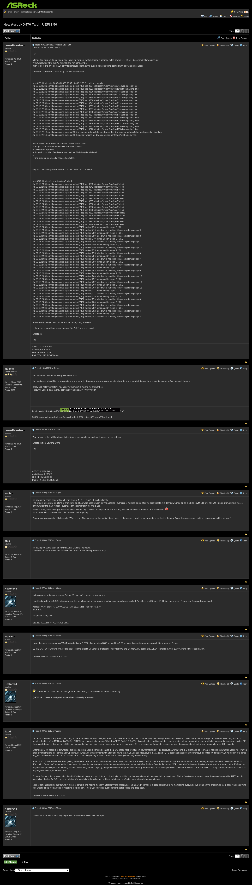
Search (215, 16)
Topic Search (226, 38)
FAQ (206, 16)
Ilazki (8, 731)
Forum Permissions (240, 870)
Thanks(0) (224, 45)
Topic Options (241, 38)
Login (246, 16)
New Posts (238, 12)
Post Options (209, 45)
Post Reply (9, 31)
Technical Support (27, 12)
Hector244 (11, 588)
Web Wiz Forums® (128, 876)
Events (226, 16)
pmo (8, 540)
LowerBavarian (14, 45)
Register (236, 16)
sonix (8, 493)
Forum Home (12, 12)
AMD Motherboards (45, 12)
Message (36, 37)
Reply (245, 45)
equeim (9, 636)
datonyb (10, 368)
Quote (236, 45)
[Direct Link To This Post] (33, 45)
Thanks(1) (224, 369)
